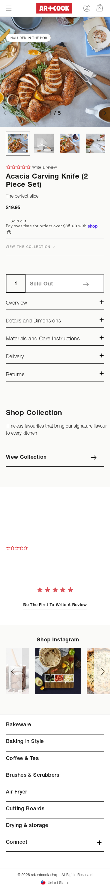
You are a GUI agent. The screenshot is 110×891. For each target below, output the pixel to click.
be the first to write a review (55, 605)
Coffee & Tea (22, 758)
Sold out (41, 284)
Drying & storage (27, 825)
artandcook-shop (44, 874)
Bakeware (18, 725)
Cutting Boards (25, 809)
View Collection (26, 457)
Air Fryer (16, 792)
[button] (8, 8)
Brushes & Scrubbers (32, 775)
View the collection (29, 246)
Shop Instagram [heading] (58, 640)
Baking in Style (25, 741)
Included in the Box (28, 38)
